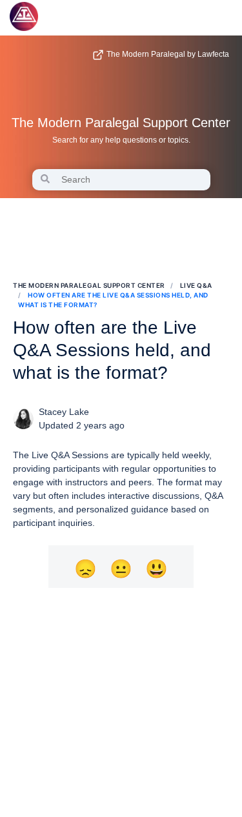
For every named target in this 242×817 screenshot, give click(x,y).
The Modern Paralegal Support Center (121, 123)
